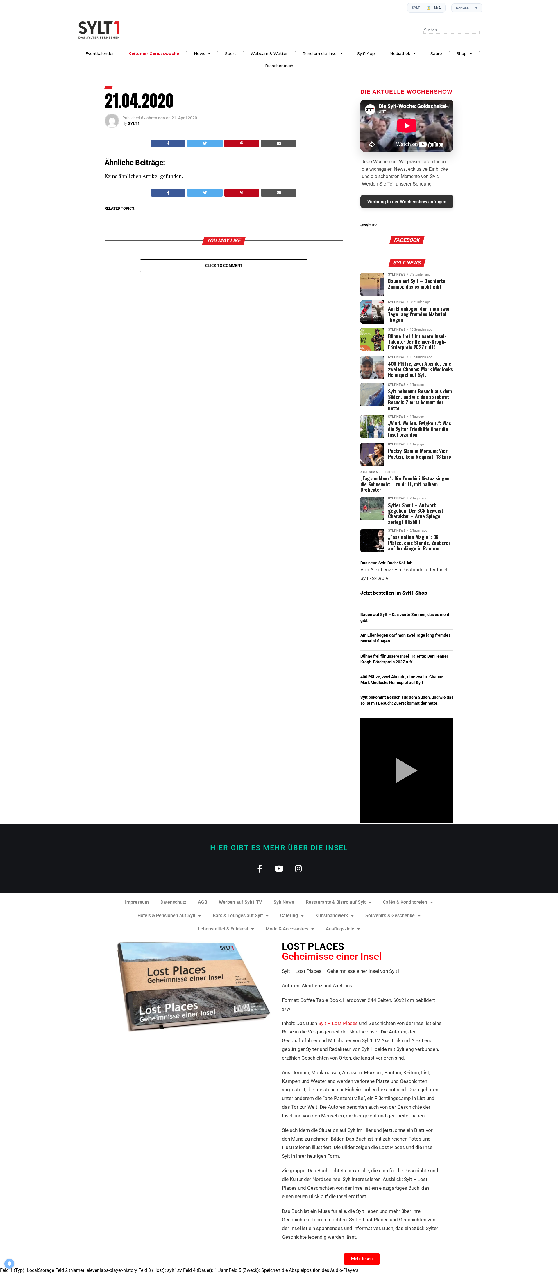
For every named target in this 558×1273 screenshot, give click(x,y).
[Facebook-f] (260, 868)
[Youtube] (279, 868)
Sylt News (283, 902)
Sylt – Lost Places (338, 1023)
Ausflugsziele (340, 929)
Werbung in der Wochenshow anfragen (406, 201)
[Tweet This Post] (205, 143)
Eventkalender (99, 53)
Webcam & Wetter (269, 53)
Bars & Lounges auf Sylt (238, 915)
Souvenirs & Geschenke (390, 915)
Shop (462, 53)
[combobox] (451, 30)
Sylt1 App (366, 53)
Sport (230, 53)
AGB (202, 902)
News (199, 53)
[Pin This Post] (241, 143)
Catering (289, 915)
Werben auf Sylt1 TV (240, 902)
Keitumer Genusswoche (153, 53)
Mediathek (399, 53)
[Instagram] (299, 868)
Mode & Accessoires (287, 929)
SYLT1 (134, 123)
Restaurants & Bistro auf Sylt (336, 902)
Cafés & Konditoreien (405, 902)
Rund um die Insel (320, 53)
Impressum (137, 902)
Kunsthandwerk (331, 915)
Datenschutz (173, 902)
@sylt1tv (368, 225)
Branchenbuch (279, 65)
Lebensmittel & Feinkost (223, 929)
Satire (436, 53)
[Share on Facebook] (168, 143)
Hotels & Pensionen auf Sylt (166, 915)
